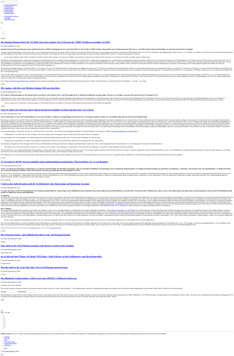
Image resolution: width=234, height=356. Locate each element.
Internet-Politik (8, 11)
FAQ (5, 340)
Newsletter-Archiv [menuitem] (9, 19)
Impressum (7, 345)
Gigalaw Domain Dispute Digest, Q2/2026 (21, 81)
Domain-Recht (8, 6)
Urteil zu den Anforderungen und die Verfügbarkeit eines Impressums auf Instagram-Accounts (45, 184)
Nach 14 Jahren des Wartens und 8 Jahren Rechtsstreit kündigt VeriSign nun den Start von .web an (47, 110)
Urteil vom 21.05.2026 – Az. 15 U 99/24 (122, 210)
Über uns (7, 338)
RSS (5, 348)
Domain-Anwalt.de (35, 228)
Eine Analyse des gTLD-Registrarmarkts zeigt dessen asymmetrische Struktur (37, 246)
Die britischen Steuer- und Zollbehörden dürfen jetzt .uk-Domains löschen (35, 235)
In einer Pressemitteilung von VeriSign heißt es (124, 131)
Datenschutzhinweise (10, 343)
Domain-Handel (9, 8)
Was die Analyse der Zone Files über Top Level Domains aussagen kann (34, 267)
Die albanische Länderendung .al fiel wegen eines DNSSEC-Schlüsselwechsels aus (39, 278)
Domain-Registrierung (10, 5)
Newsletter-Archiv (9, 342)
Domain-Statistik (9, 13)
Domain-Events (8, 10)
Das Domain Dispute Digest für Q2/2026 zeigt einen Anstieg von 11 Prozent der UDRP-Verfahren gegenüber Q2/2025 (55, 42)
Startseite (7, 337)
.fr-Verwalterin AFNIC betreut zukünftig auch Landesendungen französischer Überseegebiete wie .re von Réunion (54, 162)
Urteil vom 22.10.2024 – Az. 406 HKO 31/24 (114, 204)
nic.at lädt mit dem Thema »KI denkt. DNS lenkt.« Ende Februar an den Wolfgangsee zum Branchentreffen (51, 256)
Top (2, 354)
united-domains (9, 351)
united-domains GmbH (55, 228)
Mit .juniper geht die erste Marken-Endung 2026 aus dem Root (30, 88)
